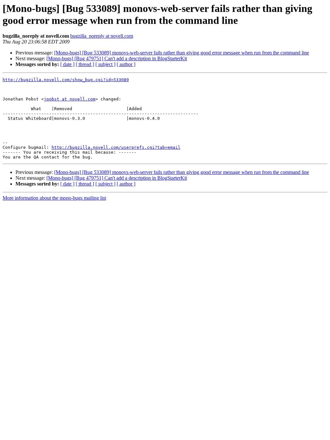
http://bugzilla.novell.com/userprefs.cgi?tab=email (116, 147)
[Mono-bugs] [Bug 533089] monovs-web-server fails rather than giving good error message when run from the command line (181, 52)
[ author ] (126, 64)
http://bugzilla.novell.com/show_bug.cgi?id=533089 (66, 79)
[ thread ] (85, 64)
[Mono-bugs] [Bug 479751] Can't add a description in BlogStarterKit (116, 58)
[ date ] (67, 64)
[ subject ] (105, 64)
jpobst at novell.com (69, 99)
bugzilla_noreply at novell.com (101, 36)
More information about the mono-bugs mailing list (54, 198)
